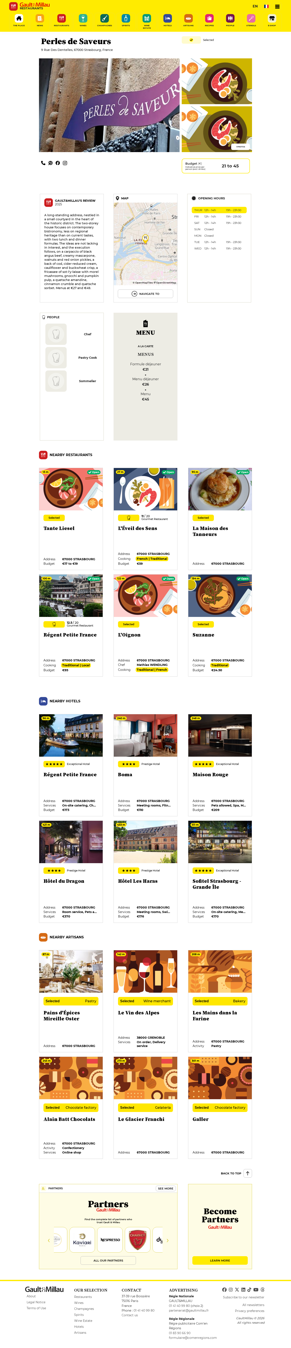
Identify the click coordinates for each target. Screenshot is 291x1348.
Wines (79, 1303)
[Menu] (277, 6)
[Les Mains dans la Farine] (220, 1001)
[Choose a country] (266, 6)
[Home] (35, 5)
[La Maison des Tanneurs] (220, 519)
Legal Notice (36, 1302)
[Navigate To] (145, 248)
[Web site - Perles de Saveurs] (52, 163)
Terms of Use (36, 1308)
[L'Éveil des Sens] (146, 519)
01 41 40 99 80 (144, 1310)
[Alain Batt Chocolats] (71, 1108)
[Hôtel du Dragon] (71, 872)
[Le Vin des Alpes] (146, 1001)
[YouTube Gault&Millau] (255, 1289)
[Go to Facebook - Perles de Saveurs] (59, 163)
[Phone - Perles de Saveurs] (44, 163)
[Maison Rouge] (220, 765)
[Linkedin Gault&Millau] (243, 1289)
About (31, 1296)
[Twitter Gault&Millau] (237, 1289)
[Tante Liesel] (71, 519)
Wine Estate (83, 1321)
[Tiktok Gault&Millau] (249, 1289)
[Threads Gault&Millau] (262, 1289)
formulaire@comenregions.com (193, 1338)
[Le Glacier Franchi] (146, 1108)
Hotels (79, 1327)
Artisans (80, 1333)
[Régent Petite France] (71, 626)
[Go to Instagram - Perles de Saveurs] (66, 163)
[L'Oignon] (146, 626)
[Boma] (146, 765)
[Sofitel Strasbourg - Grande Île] (220, 872)
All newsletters (253, 1305)
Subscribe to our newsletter (243, 1297)
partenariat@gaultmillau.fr (189, 1310)
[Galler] (220, 1108)
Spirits (79, 1315)
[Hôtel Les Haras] (146, 872)
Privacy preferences (249, 1311)
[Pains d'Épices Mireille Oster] (71, 1001)
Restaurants (83, 1297)
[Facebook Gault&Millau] (224, 1289)
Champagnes (84, 1309)
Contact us (130, 1315)
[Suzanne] (220, 626)
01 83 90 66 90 (179, 1333)
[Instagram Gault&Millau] (231, 1289)
